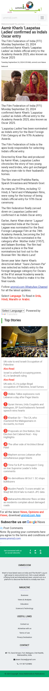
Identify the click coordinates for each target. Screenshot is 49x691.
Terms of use (24, 633)
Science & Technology (24, 608)
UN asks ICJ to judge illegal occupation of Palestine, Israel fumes (24, 385)
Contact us (24, 624)
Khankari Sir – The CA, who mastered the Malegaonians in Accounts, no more (20, 420)
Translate (11, 314)
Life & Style (36, 24)
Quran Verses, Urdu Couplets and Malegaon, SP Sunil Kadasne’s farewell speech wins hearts (24, 407)
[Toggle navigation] (42, 17)
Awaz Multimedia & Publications (32, 674)
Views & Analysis (24, 600)
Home (27, 24)
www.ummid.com (10, 538)
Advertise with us (24, 628)
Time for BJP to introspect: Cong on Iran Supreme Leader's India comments (23, 468)
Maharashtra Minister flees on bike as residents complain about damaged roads (24, 502)
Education (24, 604)
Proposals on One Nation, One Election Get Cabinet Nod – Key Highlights (22, 434)
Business (24, 595)
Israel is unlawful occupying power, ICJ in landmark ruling (22, 374)
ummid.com (10, 17)
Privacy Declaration (24, 637)
